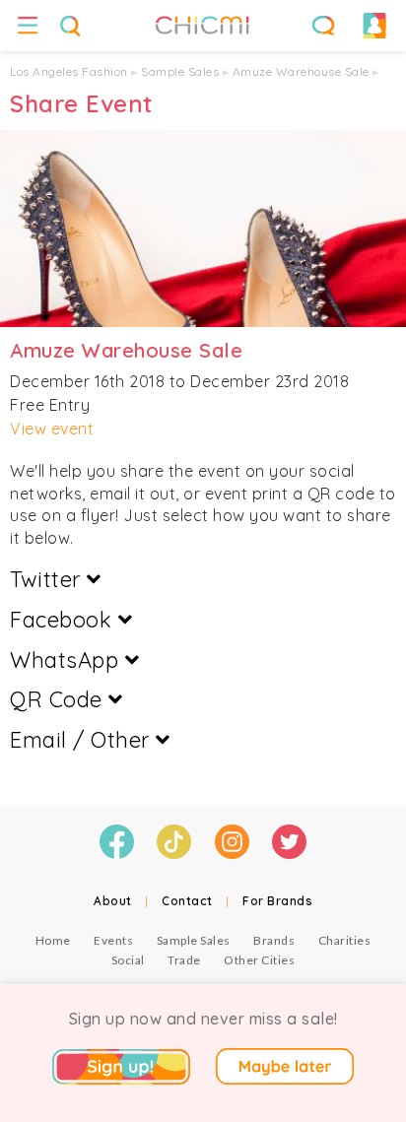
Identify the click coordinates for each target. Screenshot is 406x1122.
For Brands (277, 900)
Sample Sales (180, 71)
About (113, 900)
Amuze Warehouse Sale (301, 71)
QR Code (59, 699)
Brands (274, 940)
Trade (184, 960)
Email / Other (83, 740)
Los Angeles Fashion (69, 71)
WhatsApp (67, 660)
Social (128, 960)
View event (52, 428)
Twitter (48, 579)
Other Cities (259, 960)
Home (53, 940)
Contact (187, 900)
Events (113, 940)
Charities (345, 940)
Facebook (64, 619)
